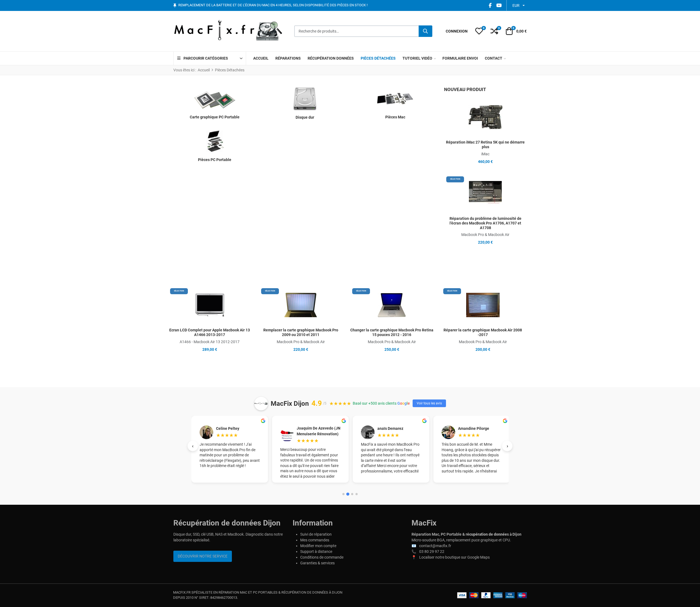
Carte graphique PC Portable (215, 117)
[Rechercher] (425, 31)
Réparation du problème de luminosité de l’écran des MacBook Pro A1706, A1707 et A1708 (485, 223)
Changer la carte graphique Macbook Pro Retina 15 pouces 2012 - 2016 (391, 332)
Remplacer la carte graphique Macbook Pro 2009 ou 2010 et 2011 (300, 332)
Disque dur (305, 117)
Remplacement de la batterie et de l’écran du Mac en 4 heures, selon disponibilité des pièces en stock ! (273, 5)
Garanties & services (317, 563)
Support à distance (316, 551)
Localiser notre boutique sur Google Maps (454, 557)
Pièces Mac (395, 117)
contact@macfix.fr (435, 546)
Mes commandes (314, 540)
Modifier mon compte (318, 546)
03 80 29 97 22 (431, 551)
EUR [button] (516, 5)
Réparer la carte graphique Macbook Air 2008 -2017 (483, 332)
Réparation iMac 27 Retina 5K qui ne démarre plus (485, 144)
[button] (479, 31)
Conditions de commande (321, 557)
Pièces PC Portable (214, 159)
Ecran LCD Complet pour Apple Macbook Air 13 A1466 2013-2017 (209, 332)
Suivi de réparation (316, 534)
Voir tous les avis (429, 403)
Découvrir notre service (203, 556)
